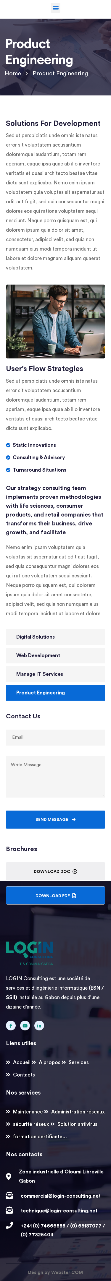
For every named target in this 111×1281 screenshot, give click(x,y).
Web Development (38, 655)
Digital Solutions (35, 636)
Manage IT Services (39, 674)
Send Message (52, 820)
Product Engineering (40, 692)
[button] (55, 8)
